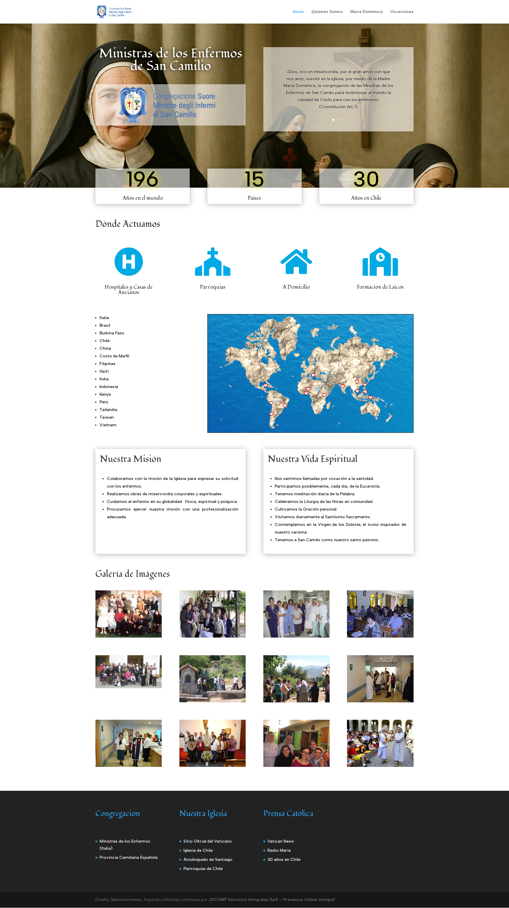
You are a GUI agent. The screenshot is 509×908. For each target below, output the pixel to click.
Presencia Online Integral (309, 899)
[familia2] (212, 636)
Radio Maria (279, 850)
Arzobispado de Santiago (208, 859)
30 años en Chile (283, 859)
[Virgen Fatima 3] (212, 765)
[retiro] (128, 686)
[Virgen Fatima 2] (128, 765)
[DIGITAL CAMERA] (296, 636)
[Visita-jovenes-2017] (296, 765)
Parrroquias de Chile (203, 868)
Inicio (298, 12)
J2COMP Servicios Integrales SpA (243, 899)
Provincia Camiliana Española (129, 857)
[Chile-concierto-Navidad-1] (380, 765)
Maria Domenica (366, 12)
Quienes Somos (327, 12)
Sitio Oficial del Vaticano (208, 841)
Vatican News (280, 841)
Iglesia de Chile (198, 850)
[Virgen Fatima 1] (380, 701)
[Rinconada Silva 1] (212, 701)
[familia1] (128, 636)
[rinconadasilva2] (296, 701)
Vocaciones (402, 12)
